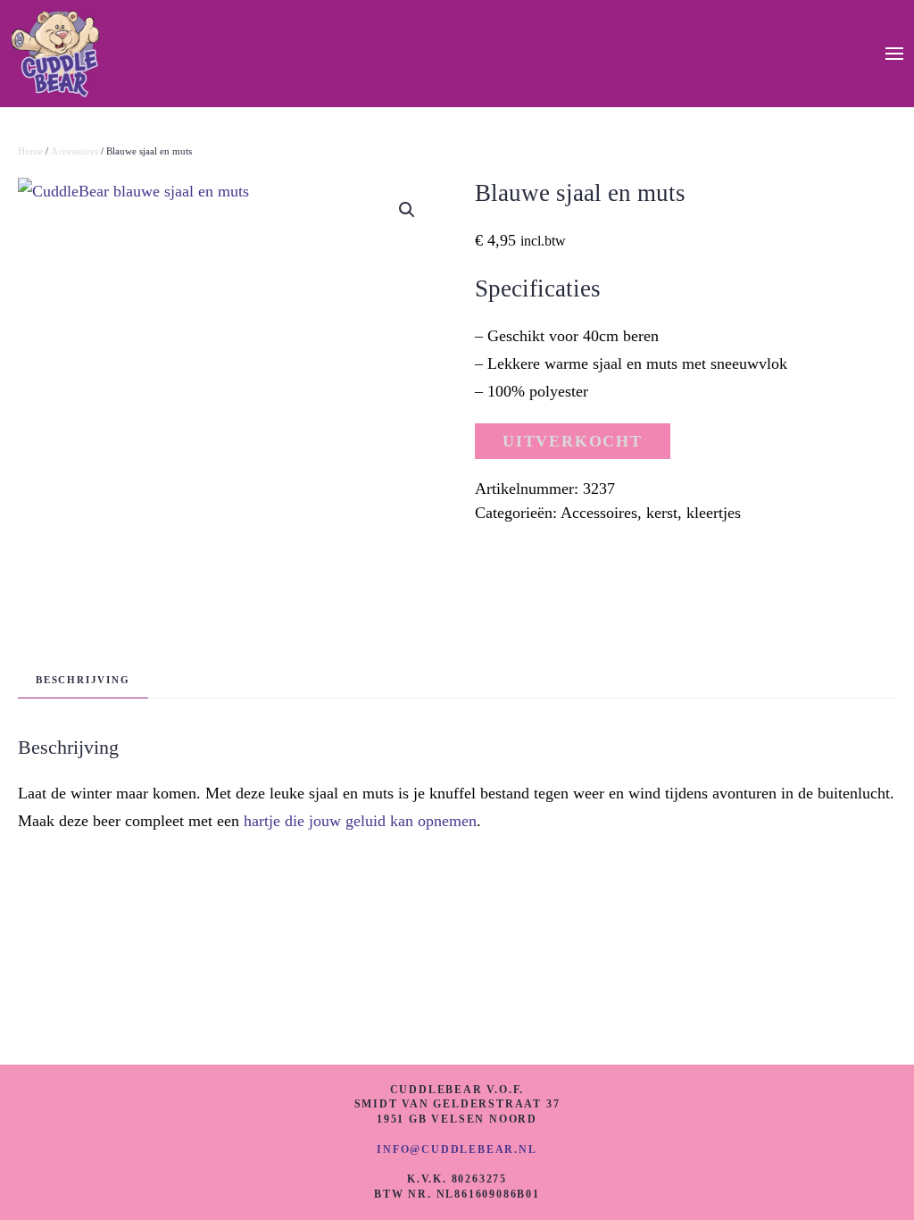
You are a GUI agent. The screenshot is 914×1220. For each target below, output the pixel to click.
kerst (661, 513)
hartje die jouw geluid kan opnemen (360, 821)
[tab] (74, 680)
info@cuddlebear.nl (456, 1149)
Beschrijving (83, 679)
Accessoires (74, 151)
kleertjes (713, 513)
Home (30, 151)
